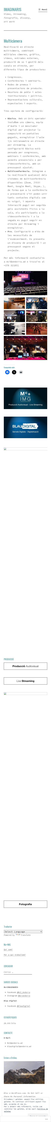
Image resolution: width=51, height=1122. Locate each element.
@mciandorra (24, 995)
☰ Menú (42, 9)
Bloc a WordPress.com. (15, 1093)
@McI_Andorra (23, 992)
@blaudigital (23, 1006)
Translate (26, 935)
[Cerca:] (17, 972)
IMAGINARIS (12, 9)
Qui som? (8, 949)
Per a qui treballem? (15, 955)
